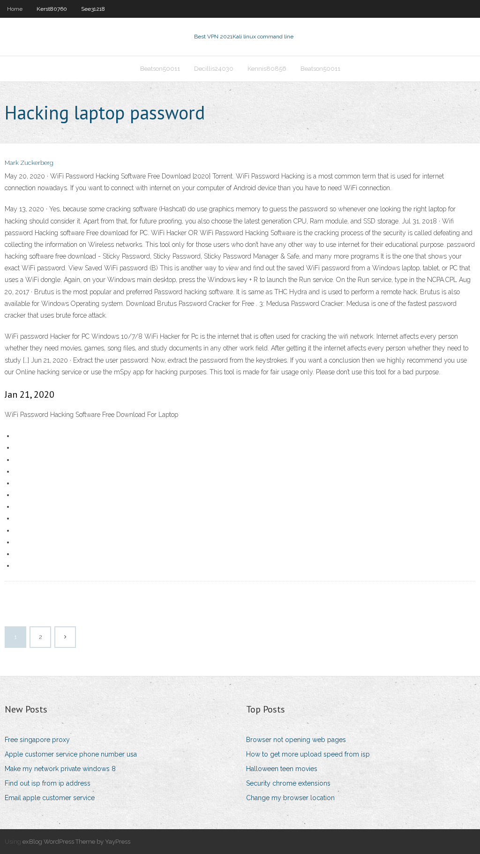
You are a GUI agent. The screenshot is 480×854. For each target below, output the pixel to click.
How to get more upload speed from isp (308, 754)
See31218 (93, 9)
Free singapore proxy (37, 739)
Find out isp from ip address (47, 783)
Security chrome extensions (288, 783)
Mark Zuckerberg (29, 162)
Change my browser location (290, 798)
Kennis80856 (267, 68)
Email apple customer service (50, 798)
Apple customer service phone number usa (71, 754)
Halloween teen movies (281, 768)
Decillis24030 (213, 68)
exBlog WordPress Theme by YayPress (76, 841)
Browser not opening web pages (296, 739)
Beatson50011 (160, 68)
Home (14, 9)
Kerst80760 (52, 9)
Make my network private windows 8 (60, 768)
